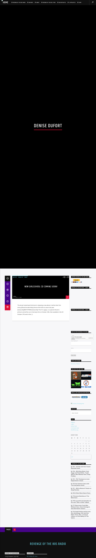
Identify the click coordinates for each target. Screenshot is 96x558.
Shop (80, 2)
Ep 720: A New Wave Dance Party (80, 530)
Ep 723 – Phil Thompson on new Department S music (80, 517)
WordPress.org (74, 467)
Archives (31, 2)
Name (72, 385)
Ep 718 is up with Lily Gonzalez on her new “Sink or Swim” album (81, 539)
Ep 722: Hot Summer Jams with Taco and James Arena (80, 522)
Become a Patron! (75, 401)
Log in (72, 461)
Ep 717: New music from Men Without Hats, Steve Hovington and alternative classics (80, 544)
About (38, 2)
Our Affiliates (62, 2)
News (25, 314)
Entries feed (74, 463)
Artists (15, 314)
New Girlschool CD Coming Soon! (41, 324)
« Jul (72, 494)
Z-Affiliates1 (72, 2)
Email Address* (74, 378)
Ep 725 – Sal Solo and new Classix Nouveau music (80, 504)
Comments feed (75, 465)
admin (14, 333)
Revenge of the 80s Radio (19, 2)
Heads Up (20, 314)
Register (73, 459)
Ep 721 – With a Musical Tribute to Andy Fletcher (81, 526)
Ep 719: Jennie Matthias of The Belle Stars (80, 534)
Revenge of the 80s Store (49, 2)
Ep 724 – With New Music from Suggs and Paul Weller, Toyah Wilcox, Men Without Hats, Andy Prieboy (80, 511)
